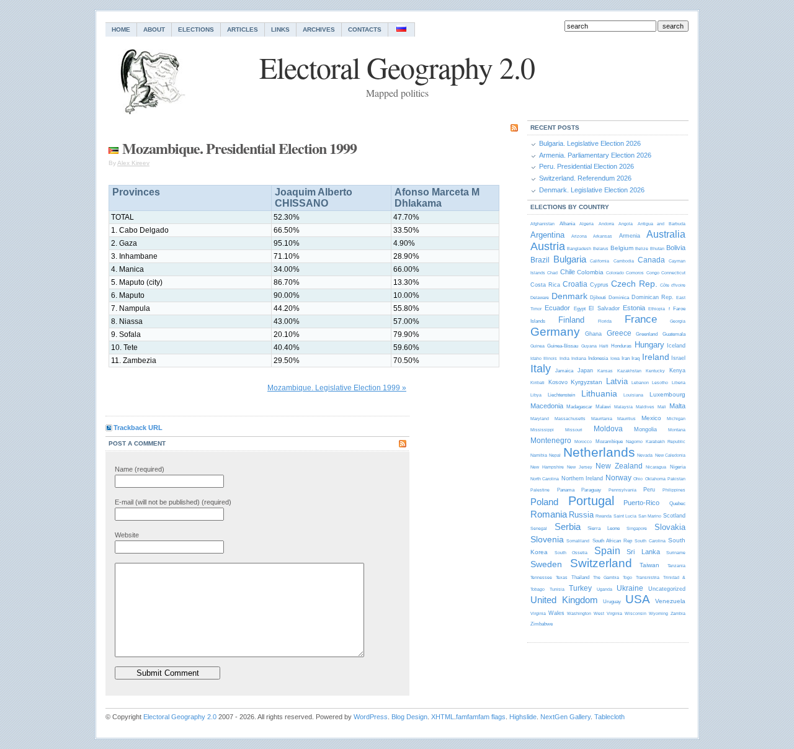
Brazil (540, 260)
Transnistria (647, 577)
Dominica (619, 297)
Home (121, 29)
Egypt (580, 309)
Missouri (573, 430)
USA (637, 599)
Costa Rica (545, 285)
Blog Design (409, 716)
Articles (242, 29)
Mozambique (609, 441)
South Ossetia (571, 552)
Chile (567, 272)
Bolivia (675, 247)
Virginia (538, 613)
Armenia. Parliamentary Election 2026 (595, 155)
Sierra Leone (603, 528)
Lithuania (599, 393)
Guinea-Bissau (562, 346)
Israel (678, 358)
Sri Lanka (643, 551)
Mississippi (542, 430)
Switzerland (601, 563)
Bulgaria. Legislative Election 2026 (590, 143)
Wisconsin (635, 613)
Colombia (590, 272)
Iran (626, 358)
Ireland (655, 357)
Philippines (673, 490)
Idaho (536, 358)
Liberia (678, 382)
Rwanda (604, 516)
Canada (651, 260)
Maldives (645, 407)
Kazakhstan (629, 371)
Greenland (647, 334)
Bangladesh (579, 248)
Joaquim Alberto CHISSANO (313, 198)
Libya (536, 395)
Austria (547, 246)
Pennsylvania (622, 490)
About (154, 29)
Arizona (579, 236)
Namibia (538, 455)
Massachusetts (570, 418)
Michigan (676, 418)
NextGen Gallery (565, 716)
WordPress (371, 716)
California (599, 261)
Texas (562, 577)
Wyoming (658, 613)
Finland (571, 320)
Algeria (586, 224)
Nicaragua (656, 467)
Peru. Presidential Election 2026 (586, 166)
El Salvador (604, 308)
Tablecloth (609, 716)
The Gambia (606, 577)
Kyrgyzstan (586, 382)
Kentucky (655, 371)
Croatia (575, 284)
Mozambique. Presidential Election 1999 (239, 148)
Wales (556, 613)
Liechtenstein (561, 395)
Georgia (677, 321)
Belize (641, 248)
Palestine (540, 490)
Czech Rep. (634, 284)
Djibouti (598, 297)
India (564, 358)
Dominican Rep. (652, 297)
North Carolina (544, 479)
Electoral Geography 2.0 (179, 716)
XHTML (442, 716)
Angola (625, 224)
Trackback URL (138, 427)
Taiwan (649, 565)
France (641, 319)
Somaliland (577, 541)
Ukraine (630, 588)
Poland (544, 501)
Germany (555, 331)
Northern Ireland (582, 478)
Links (280, 29)
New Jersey (579, 467)
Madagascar (579, 407)
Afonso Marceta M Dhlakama (437, 198)
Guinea (537, 346)
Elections (196, 29)
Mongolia (645, 429)
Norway (618, 477)
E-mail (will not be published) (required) (173, 502)
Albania (567, 223)
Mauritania (601, 418)
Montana (676, 430)
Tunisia (557, 589)
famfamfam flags (481, 716)
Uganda (604, 589)
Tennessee (541, 577)
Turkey (580, 588)
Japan (585, 370)
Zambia (678, 613)
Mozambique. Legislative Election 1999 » (336, 387)
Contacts (364, 29)
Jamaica (564, 371)
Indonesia (598, 358)
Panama (565, 490)
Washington (579, 613)
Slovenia (547, 539)
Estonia (634, 308)
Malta (677, 406)
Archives (319, 29)
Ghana (593, 334)
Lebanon (640, 382)
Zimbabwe (541, 624)
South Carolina (650, 541)
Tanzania (676, 565)
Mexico (651, 418)
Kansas (605, 371)
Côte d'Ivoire (672, 285)
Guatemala (673, 334)
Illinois (550, 358)
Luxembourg (667, 394)
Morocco (583, 441)
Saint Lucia (624, 516)
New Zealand (619, 466)
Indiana (578, 358)
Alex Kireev (133, 162)
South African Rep (612, 541)
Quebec (677, 503)
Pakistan (676, 479)
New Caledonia (670, 455)
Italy (540, 368)
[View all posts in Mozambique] (113, 148)
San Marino (649, 516)
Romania (548, 514)
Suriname (675, 552)
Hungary (649, 344)
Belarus (601, 248)
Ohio (638, 479)
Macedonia (546, 406)
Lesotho (660, 382)
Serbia (568, 526)
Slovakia (669, 527)
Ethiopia (656, 309)
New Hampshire (547, 467)
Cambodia (623, 261)
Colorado (615, 273)
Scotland (674, 516)
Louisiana (633, 395)
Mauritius (626, 418)
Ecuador (557, 308)
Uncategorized (666, 589)
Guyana (589, 346)
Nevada (645, 455)
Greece (619, 333)
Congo (652, 273)
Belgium (621, 247)
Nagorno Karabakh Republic (655, 441)
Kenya (677, 370)
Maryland (539, 418)
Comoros (635, 273)
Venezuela (670, 601)
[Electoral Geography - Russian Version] (401, 29)
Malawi (603, 407)
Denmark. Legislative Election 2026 (592, 190)
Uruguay (612, 601)
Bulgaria (569, 259)
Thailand (580, 577)
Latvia (617, 381)
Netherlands (599, 452)
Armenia (629, 236)
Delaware (539, 297)
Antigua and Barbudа (661, 224)
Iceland (676, 346)
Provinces (136, 192)
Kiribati (537, 382)
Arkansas (602, 236)
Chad (552, 273)
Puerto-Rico (641, 502)
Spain (607, 550)
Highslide (523, 716)
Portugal (591, 501)
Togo (627, 577)
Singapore (637, 528)
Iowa (615, 358)
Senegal (538, 528)
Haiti (604, 346)
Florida (605, 321)
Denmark (569, 296)
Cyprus (599, 285)
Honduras (621, 346)
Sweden (546, 564)
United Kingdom (564, 599)
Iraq (635, 358)
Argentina (547, 235)
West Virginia (608, 613)
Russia (581, 514)
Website (127, 535)
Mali (662, 407)
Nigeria (677, 467)
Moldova (608, 428)
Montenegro (550, 440)
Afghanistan (542, 224)
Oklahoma (655, 479)
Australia (665, 234)
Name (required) (139, 469)
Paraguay (591, 490)
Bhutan (657, 248)
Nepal (555, 455)
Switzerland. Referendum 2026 (585, 178)
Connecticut (673, 273)
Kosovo (558, 382)
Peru (649, 490)
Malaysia (623, 407)
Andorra (606, 224)
